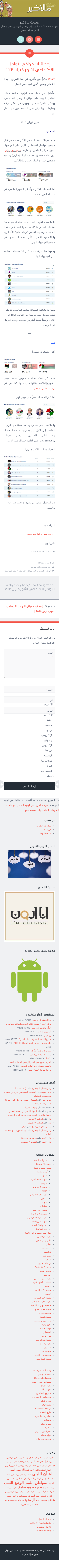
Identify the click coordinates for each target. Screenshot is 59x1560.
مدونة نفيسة (45, 1317)
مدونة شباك (46, 1385)
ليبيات (31, 1495)
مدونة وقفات (45, 1343)
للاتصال (48, 1058)
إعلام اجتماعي (38, 1461)
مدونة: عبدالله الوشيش (37, 1217)
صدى (45, 1175)
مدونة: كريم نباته (40, 1187)
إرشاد (49, 1461)
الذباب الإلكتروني (35, 1119)
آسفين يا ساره (44, 1031)
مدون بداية (46, 1324)
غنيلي (23, 1126)
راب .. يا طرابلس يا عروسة (39, 1054)
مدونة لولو (46, 1405)
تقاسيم (48, 1286)
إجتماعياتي (46, 1248)
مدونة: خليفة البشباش (41, 1301)
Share (51, 79)
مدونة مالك (46, 1389)
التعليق (50, 655)
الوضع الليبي (45, 571)
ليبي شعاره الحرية (39, 1213)
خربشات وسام (44, 1374)
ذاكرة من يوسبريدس (42, 1320)
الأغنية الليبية (17, 1462)
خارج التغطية (45, 1412)
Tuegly (44, 1191)
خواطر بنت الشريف (42, 1416)
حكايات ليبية (42, 1491)
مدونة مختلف (45, 1313)
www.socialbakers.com (40, 534)
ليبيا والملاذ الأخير (39, 1225)
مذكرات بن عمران (43, 1431)
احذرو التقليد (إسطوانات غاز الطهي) (35, 1039)
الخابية (48, 1294)
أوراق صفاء (46, 1435)
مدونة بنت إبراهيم (43, 1340)
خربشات (47, 829)
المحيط (48, 1259)
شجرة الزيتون (45, 1271)
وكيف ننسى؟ (20, 1088)
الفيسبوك (28, 1474)
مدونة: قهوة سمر (43, 1359)
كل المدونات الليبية (42, 1160)
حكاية (33, 1492)
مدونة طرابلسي (44, 1236)
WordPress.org (44, 1530)
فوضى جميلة (45, 1328)
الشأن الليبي (43, 1473)
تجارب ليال (46, 1401)
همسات (47, 1420)
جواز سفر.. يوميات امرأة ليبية (38, 1233)
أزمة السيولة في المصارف (41, 1458)
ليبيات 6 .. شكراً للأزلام (41, 1050)
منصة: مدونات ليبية (42, 1168)
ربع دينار (47, 1035)
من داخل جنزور (44, 1263)
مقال (35, 1500)
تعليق (22, 1487)
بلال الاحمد (46, 1138)
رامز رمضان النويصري (41, 567)
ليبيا (37, 1495)
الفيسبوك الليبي (17, 1475)
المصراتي (47, 1332)
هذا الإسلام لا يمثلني (42, 1020)
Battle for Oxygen (43, 1267)
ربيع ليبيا (47, 1275)
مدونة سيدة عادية (43, 1439)
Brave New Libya (43, 1408)
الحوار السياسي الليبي (43, 1470)
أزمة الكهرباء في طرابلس (17, 1458)
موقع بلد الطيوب (43, 826)
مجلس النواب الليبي (19, 1496)
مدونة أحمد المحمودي (41, 1397)
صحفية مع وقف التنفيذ (41, 1305)
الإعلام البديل (42, 1466)
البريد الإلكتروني (48, 704)
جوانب (48, 1244)
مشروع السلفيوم (43, 1393)
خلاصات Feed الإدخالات (40, 1523)
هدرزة (23, 1504)
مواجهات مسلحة (23, 1500)
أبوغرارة (43, 1206)
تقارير (15, 1488)
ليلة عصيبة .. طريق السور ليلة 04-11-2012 (32, 1043)
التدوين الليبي (10, 1465)
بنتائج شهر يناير (13, 150)
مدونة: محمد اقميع (43, 1309)
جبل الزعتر (46, 1336)
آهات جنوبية (42, 1171)
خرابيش (47, 1252)
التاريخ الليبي (22, 1466)
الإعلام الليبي (31, 1466)
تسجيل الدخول (44, 1519)
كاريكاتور (43, 1496)
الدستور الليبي (17, 1469)
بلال (49, 1119)
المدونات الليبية (21, 1478)
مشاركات (43, 1500)
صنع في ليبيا (41, 1229)
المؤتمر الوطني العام (39, 1478)
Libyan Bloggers (43, 1164)
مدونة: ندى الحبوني (42, 1278)
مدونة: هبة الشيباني (38, 1194)
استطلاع (26, 1462)
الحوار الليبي (29, 1470)
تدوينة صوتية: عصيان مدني (39, 1070)
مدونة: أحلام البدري (38, 1179)
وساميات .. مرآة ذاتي (41, 1370)
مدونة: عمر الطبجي (42, 1298)
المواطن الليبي (36, 1482)
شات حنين (46, 1100)
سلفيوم (47, 1347)
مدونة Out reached (42, 1378)
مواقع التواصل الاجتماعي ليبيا (18, 571)
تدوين (46, 1487)
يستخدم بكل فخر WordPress (38, 1550)
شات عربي (46, 1092)
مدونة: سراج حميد (39, 1221)
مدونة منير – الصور (42, 1355)
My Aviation (45, 833)
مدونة (44, 1202)
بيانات (36, 571)
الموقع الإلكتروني (48, 713)
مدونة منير (46, 1351)
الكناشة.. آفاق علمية (42, 1282)
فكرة (13, 1492)
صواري (44, 1183)
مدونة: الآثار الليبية (43, 1290)
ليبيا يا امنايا (46, 1424)
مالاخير (44, 1198)
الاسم (50, 690)
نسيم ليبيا (47, 1256)
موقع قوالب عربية (30, 1554)
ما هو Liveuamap (29, 1138)
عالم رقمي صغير (43, 1240)
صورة (17, 1492)
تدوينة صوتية (34, 1487)
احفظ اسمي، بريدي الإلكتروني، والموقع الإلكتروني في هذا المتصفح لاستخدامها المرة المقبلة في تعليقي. (47, 748)
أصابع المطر (45, 1427)
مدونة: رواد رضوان (39, 1210)
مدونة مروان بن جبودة (41, 1382)
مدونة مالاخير (29, 22)
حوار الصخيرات (25, 1492)
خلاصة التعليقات (44, 1527)
